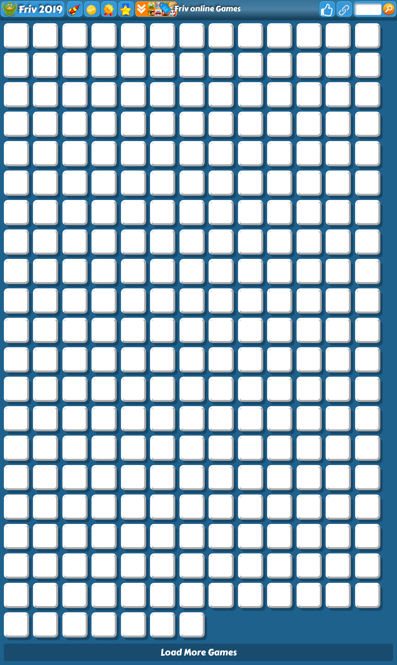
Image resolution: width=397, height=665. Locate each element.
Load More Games (199, 652)
